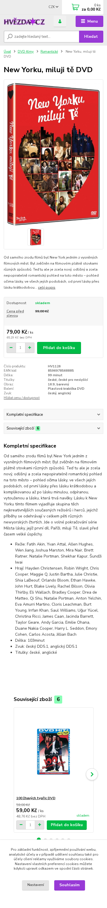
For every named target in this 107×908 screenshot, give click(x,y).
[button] (92, 774)
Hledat (91, 36)
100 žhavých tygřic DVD (35, 798)
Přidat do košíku (59, 347)
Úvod (7, 52)
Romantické (49, 52)
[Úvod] (24, 21)
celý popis (46, 287)
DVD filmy (26, 52)
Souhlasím (69, 885)
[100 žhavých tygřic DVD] (53, 751)
